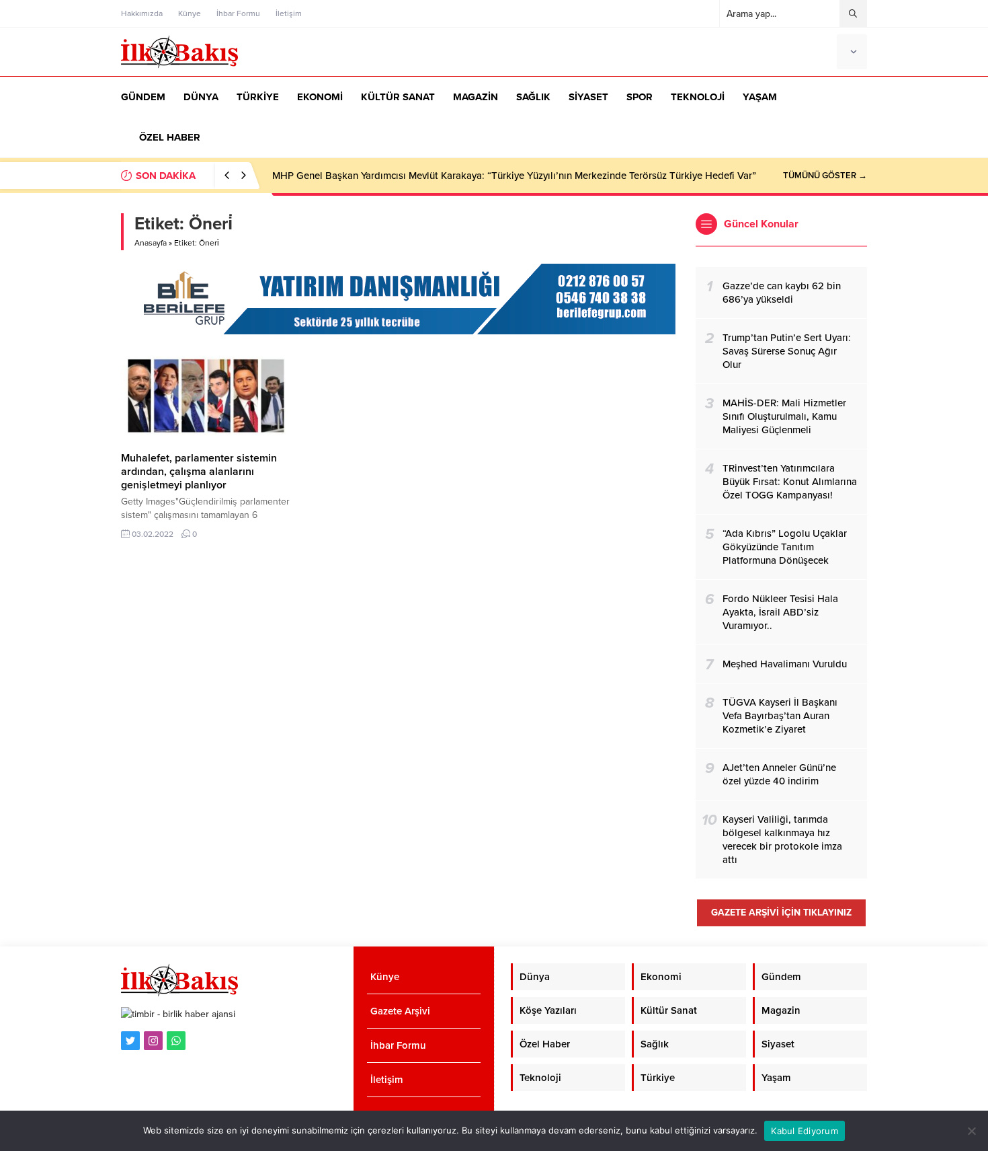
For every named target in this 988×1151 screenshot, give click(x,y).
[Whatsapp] (176, 1040)
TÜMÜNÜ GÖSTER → (825, 175)
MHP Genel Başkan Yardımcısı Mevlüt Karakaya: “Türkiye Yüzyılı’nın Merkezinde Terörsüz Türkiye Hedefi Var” (514, 176)
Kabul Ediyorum (804, 1130)
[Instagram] (153, 1040)
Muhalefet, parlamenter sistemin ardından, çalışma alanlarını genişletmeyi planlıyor (199, 471)
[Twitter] (130, 1040)
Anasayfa (150, 243)
